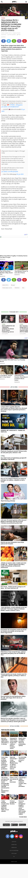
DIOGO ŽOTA (5, 285)
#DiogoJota (19, 105)
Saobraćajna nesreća (7, 287)
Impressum (14, 847)
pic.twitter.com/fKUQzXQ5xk (9, 171)
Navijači (13, 285)
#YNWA (12, 105)
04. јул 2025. (20, 174)
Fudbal (3, 18)
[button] (1, 321)
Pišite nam (14, 853)
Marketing (14, 844)
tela (23, 287)
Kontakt (14, 841)
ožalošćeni (17, 287)
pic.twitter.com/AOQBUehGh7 (10, 107)
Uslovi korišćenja (14, 850)
